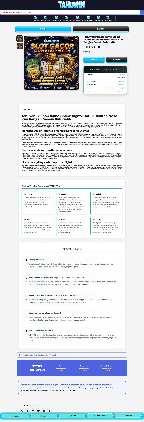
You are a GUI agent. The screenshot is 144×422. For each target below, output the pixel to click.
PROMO (16, 416)
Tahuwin (108, 125)
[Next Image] (77, 63)
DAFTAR (100, 29)
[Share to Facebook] (27, 410)
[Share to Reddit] (44, 410)
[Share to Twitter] (22, 410)
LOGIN (43, 29)
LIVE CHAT (129, 416)
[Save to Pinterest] (38, 410)
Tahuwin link (104, 134)
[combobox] (70, 12)
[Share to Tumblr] (49, 410)
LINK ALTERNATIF (101, 415)
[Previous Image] (25, 63)
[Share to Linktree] (33, 410)
